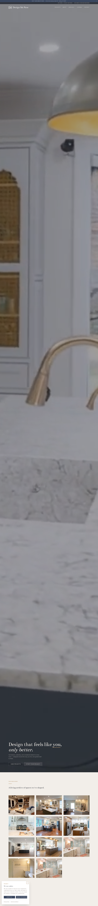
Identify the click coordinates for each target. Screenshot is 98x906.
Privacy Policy (6, 901)
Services (71, 7)
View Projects (16, 764)
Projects (57, 7)
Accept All (9, 897)
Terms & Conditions (14, 901)
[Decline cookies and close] (27, 883)
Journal (79, 7)
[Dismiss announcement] (96, 1)
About (64, 7)
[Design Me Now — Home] (18, 7)
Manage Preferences (22, 897)
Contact (86, 7)
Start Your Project (33, 764)
